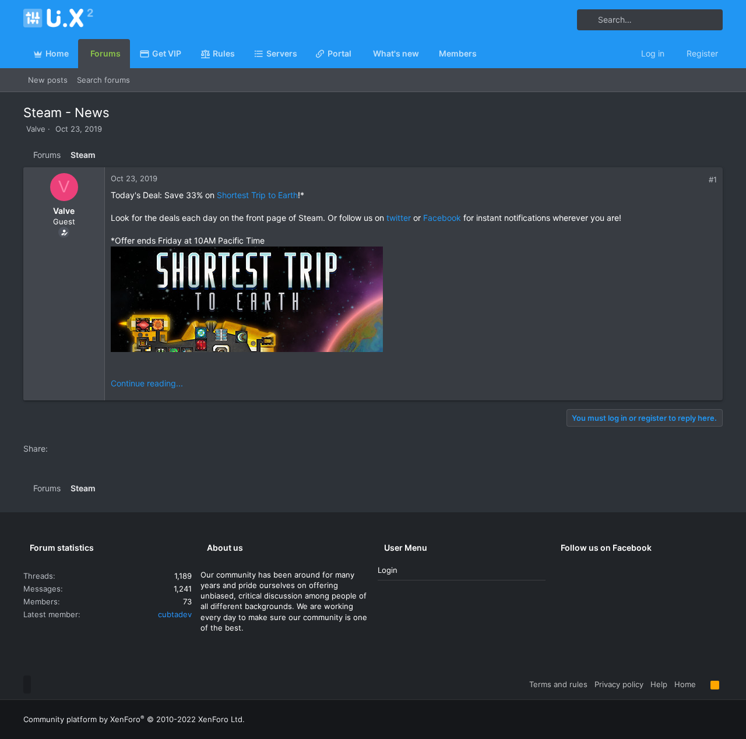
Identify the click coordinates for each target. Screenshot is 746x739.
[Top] (703, 684)
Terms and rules (558, 684)
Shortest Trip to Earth (257, 195)
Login (387, 570)
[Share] (700, 179)
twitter (398, 218)
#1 (713, 179)
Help (658, 684)
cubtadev (175, 614)
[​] (414, 301)
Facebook (442, 218)
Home (685, 684)
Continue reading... (147, 383)
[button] (301, 53)
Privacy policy (618, 684)
